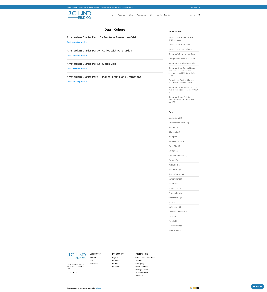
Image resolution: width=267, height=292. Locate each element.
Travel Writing (176, 225)
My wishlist (116, 266)
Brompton (174, 136)
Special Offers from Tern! (179, 44)
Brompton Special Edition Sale (182, 63)
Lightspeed (99, 288)
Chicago (173, 150)
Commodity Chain (178, 155)
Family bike (175, 188)
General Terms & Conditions (145, 257)
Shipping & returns (141, 269)
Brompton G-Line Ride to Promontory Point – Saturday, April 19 (181, 99)
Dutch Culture (176, 174)
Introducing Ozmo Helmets (180, 49)
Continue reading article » (77, 42)
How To (159, 15)
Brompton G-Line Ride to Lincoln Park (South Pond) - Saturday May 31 (183, 90)
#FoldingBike (176, 193)
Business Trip (176, 141)
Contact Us (139, 276)
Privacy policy (139, 263)
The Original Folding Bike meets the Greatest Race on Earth (182, 81)
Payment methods (141, 266)
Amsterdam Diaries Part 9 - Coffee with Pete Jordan (99, 50)
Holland (173, 202)
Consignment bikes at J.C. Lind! (182, 58)
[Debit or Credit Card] (197, 288)
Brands (167, 15)
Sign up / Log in (195, 7)
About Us (92, 257)
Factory (173, 183)
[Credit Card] (191, 288)
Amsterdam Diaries (179, 122)
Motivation (175, 207)
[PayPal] (194, 288)
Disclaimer (138, 260)
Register (115, 257)
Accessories (93, 263)
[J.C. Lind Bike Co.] (79, 15)
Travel (173, 221)
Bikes (91, 260)
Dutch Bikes (175, 169)
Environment (175, 179)
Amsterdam (175, 118)
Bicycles (173, 127)
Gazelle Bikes (175, 197)
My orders (115, 260)
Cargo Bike (174, 146)
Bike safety (175, 132)
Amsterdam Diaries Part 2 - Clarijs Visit (91, 63)
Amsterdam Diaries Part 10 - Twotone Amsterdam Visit (102, 37)
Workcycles (175, 230)
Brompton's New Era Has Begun (182, 54)
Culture (173, 160)
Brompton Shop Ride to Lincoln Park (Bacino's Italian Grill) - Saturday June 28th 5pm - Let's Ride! (182, 72)
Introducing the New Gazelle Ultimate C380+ (181, 38)
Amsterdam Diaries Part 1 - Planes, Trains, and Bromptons (104, 77)
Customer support (141, 273)
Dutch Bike (175, 165)
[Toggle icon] (190, 15)
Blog (151, 15)
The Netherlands (178, 211)
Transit (173, 216)
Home (113, 15)
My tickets (115, 263)
